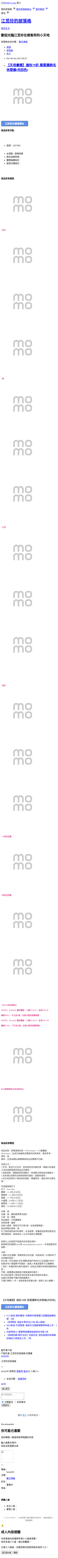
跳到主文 (5, 28)
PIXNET (13, 1518)
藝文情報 (23, 42)
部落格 (9, 50)
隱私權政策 (48, 1518)
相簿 (8, 47)
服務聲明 (29, 1520)
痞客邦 (19, 1371)
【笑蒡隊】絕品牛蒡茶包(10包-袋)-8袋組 (25, 1322)
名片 (8, 54)
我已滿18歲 (6, 1553)
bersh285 (5, 1356)
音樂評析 (22, 1379)
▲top (3, 1383)
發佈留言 (5, 1405)
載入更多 (5, 1389)
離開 (15, 1553)
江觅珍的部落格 (16, 21)
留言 (25, 1371)
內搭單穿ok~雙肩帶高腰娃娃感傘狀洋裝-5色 (27, 1332)
